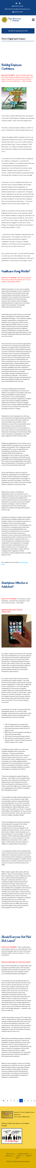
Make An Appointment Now (19, 31)
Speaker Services (23, 1153)
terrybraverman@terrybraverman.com (18, 9)
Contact (19, 1156)
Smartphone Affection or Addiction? (15, 584)
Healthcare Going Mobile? (16, 271)
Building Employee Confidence (12, 67)
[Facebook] (16, 3)
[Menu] (33, 20)
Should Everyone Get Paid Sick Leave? (16, 939)
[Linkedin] (19, 3)
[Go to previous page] (7, 1100)
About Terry (10, 1153)
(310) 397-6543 (18, 6)
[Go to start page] (4, 1100)
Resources (9, 1156)
